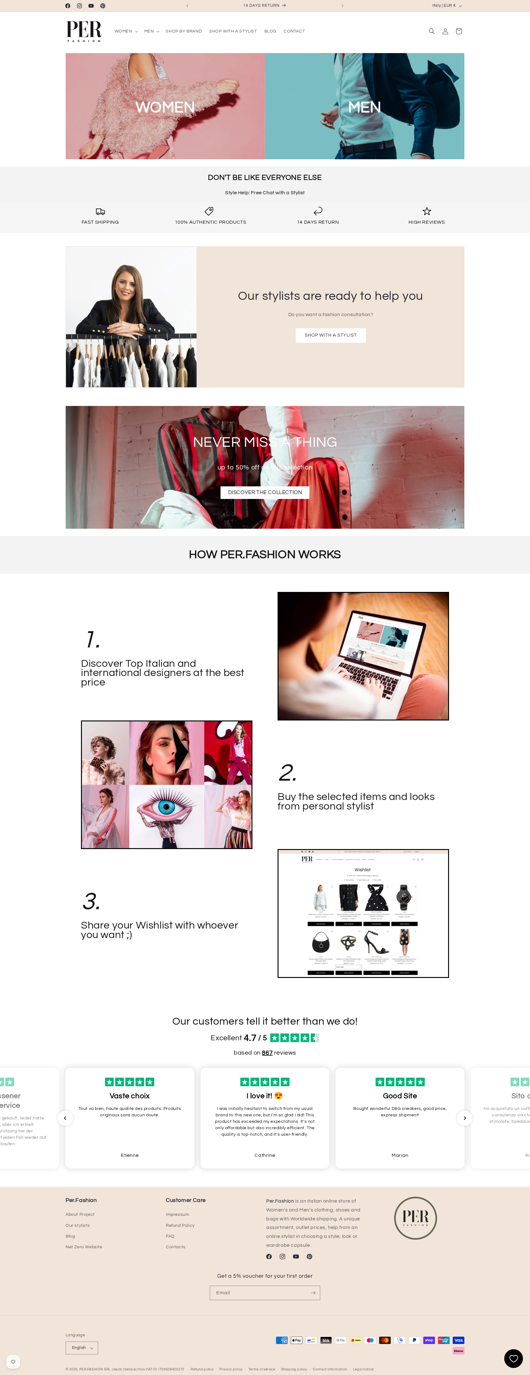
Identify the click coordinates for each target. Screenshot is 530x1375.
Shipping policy (294, 1369)
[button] (125, 31)
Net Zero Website (84, 1247)
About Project (80, 1214)
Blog (70, 1236)
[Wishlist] (513, 1358)
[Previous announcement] (187, 6)
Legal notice (363, 1369)
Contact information (330, 1369)
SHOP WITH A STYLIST (330, 335)
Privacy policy (231, 1369)
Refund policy (202, 1369)
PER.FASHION (91, 1369)
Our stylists (78, 1225)
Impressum (177, 1214)
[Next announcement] (342, 6)
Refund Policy (180, 1225)
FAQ (170, 1236)
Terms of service (261, 1369)
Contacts (176, 1247)
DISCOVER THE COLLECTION (265, 492)
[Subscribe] (313, 1293)
